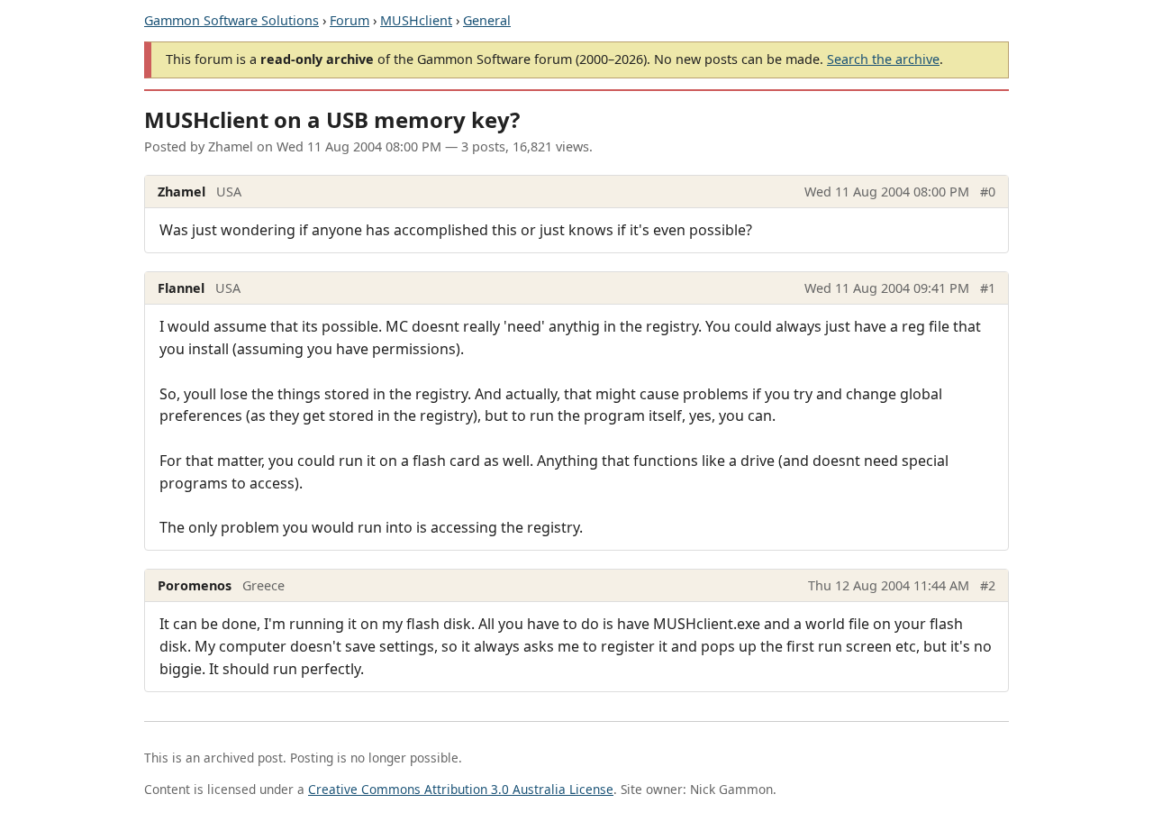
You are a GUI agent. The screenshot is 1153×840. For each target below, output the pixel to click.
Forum (349, 20)
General (487, 20)
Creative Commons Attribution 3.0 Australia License (460, 789)
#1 (987, 288)
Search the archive (883, 59)
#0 (987, 191)
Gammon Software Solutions (231, 20)
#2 (987, 585)
